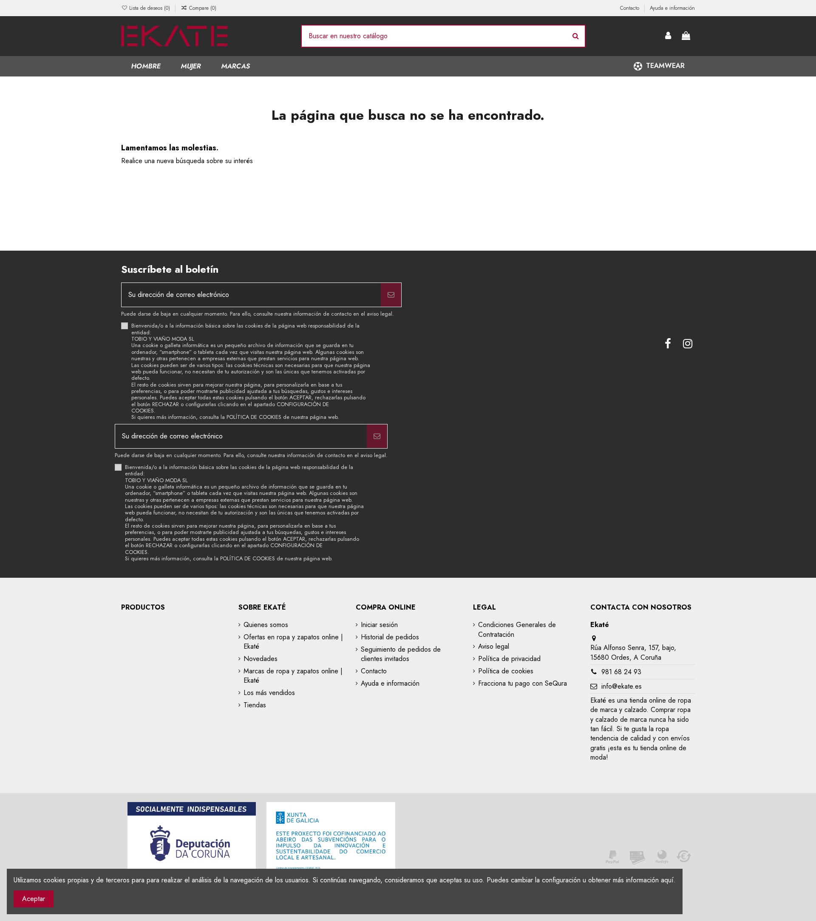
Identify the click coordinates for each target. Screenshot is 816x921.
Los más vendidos (269, 693)
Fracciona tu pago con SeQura (522, 683)
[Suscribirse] (391, 295)
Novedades (261, 659)
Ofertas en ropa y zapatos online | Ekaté (293, 642)
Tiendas (255, 705)
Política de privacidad (509, 659)
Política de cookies (505, 671)
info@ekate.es (621, 686)
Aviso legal (493, 646)
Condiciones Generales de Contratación (517, 629)
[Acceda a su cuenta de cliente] (668, 36)
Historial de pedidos (390, 637)
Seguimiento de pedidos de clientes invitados (401, 654)
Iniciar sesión (379, 625)
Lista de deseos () (150, 8)
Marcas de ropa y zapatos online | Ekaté (293, 676)
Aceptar (33, 899)
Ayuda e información (672, 8)
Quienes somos (266, 625)
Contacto (630, 8)
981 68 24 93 (621, 672)
